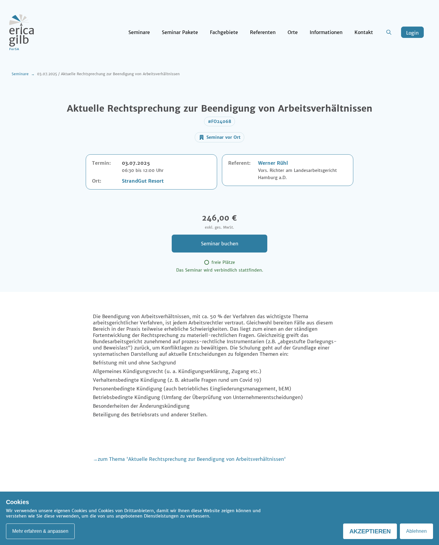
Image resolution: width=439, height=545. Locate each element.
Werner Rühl (273, 163)
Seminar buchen (219, 244)
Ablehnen (416, 531)
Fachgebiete (224, 32)
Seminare (139, 32)
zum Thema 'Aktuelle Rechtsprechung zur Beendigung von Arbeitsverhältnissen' (192, 459)
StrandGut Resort (143, 181)
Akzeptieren (370, 531)
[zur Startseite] (21, 32)
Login (412, 33)
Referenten (263, 32)
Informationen (326, 32)
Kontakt (363, 32)
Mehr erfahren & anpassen (40, 531)
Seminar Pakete (180, 32)
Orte (293, 32)
